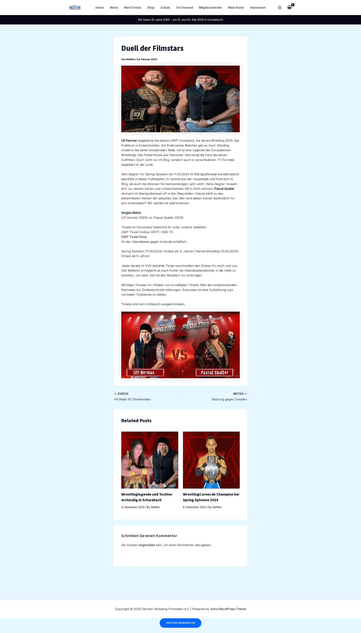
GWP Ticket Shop (134, 237)
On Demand (184, 7)
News (114, 7)
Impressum (258, 7)
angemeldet (147, 545)
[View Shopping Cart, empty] (289, 7)
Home (100, 7)
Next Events (132, 7)
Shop (151, 7)
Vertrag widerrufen (180, 623)
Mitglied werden (210, 7)
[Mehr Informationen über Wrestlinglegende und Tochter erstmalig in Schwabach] (149, 460)
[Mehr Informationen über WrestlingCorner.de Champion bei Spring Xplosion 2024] (211, 460)
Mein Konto (236, 7)
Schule (165, 7)
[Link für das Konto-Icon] (280, 7)
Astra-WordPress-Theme (228, 609)
